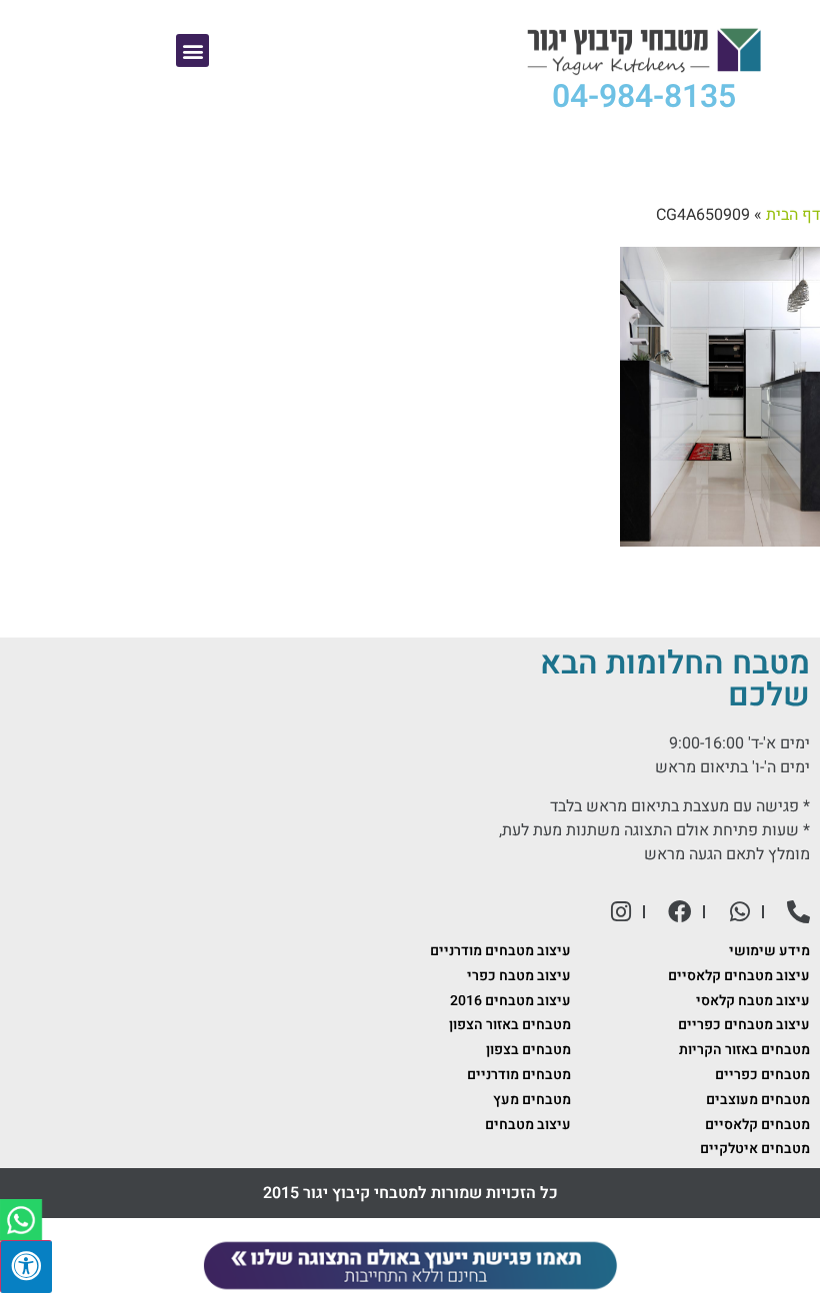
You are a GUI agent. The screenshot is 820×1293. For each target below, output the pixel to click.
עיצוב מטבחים (528, 1124)
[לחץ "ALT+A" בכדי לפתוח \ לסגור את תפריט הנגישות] (26, 1266)
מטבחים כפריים (762, 1074)
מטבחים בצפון (528, 1049)
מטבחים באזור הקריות (744, 1049)
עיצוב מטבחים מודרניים (500, 950)
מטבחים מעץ (532, 1099)
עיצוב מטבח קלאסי (753, 1000)
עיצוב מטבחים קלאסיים (739, 975)
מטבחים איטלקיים (755, 1148)
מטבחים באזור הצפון (510, 1024)
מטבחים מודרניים (519, 1074)
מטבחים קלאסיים (757, 1124)
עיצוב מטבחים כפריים (744, 1024)
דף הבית (793, 215)
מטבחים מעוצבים (758, 1099)
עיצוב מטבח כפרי (519, 975)
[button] (192, 50)
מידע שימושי (769, 950)
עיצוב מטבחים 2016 (510, 1000)
